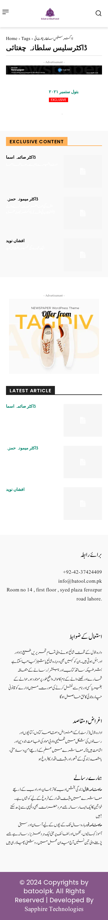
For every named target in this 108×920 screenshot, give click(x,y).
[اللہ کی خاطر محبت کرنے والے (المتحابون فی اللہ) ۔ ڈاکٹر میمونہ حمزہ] (83, 213)
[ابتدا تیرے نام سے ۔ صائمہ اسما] (83, 171)
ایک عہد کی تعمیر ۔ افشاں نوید (25, 248)
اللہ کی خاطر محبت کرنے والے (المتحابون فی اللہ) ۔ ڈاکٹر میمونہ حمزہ (30, 209)
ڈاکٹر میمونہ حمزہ (22, 199)
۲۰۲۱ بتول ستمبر (64, 92)
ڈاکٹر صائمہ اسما (21, 157)
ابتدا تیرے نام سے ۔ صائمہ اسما (31, 165)
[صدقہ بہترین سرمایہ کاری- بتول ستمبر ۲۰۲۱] (25, 106)
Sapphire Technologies (54, 909)
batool (54, 113)
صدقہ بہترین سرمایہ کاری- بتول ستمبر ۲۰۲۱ (70, 103)
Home (11, 39)
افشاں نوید (15, 240)
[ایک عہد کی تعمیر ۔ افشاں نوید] (83, 254)
